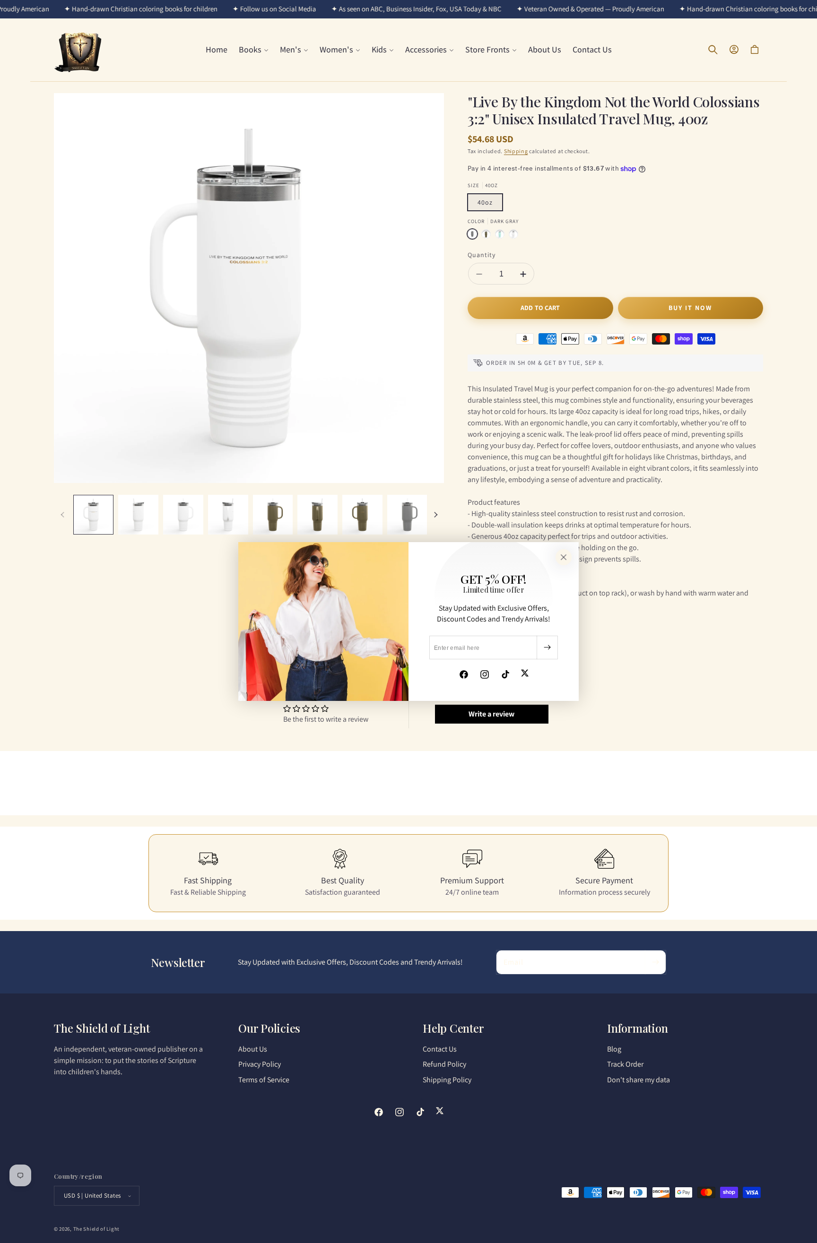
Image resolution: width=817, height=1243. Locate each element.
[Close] (563, 557)
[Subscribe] (547, 647)
